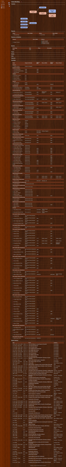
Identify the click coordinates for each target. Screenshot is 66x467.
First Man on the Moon (33, 380)
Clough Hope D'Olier (17, 299)
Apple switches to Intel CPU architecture (36, 456)
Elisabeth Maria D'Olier (18, 148)
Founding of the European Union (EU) (36, 429)
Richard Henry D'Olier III (18, 218)
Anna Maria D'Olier (17, 160)
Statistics (3, 7)
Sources (3, 6)
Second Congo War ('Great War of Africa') (37, 434)
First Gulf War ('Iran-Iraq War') (34, 402)
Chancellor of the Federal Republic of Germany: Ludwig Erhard (41, 370)
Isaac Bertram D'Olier (18, 290)
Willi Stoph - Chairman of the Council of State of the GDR (40, 386)
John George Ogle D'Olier (18, 220)
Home (3, 1)
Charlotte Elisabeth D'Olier (18, 223)
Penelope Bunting (17, 69)
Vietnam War (31, 363)
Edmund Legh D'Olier (18, 240)
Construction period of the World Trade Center (38, 373)
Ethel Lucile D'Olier (17, 249)
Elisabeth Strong (17, 189)
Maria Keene (16, 204)
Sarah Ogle (16, 111)
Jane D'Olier (16, 174)
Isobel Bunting (16, 72)
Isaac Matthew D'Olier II (18, 258)
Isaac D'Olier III (16, 176)
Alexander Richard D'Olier (18, 212)
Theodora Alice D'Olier (18, 288)
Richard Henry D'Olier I (18, 102)
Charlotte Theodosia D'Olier (19, 145)
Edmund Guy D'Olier (17, 283)
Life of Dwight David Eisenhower (35, 348)
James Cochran (45, 40)
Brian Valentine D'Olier (18, 296)
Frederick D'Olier (17, 170)
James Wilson (16, 200)
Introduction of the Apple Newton (35, 427)
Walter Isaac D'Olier (17, 338)
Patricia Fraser (16, 180)
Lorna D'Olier (16, 316)
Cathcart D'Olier (17, 292)
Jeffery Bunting (16, 34)
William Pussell (16, 194)
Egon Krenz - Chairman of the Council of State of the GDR (40, 416)
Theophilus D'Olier (17, 243)
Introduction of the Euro (33, 451)
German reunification (33, 420)
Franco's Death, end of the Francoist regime (37, 391)
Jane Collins (16, 203)
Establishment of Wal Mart (34, 383)
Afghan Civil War (32, 424)
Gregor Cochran (17, 42)
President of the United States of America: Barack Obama (40, 462)
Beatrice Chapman (17, 122)
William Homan (16, 206)
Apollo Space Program (33, 367)
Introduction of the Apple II (34, 399)
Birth (14, 49)
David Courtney (16, 198)
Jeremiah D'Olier (17, 177)
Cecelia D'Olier (16, 245)
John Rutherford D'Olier (18, 263)
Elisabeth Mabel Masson (18, 94)
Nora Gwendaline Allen (18, 88)
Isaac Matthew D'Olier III (18, 280)
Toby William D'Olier (17, 209)
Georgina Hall (16, 216)
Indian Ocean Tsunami (33, 454)
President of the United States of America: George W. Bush (40, 444)
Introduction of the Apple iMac (34, 437)
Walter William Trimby (18, 274)
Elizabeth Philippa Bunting (18, 70)
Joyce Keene (16, 117)
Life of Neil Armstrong (33, 356)
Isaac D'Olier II (16, 116)
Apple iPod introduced (33, 449)
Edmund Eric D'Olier (17, 135)
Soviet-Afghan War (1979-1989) (35, 401)
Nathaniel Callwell (17, 192)
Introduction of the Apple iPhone (35, 460)
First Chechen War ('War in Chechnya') (36, 431)
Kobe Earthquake (32, 432)
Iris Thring (15, 301)
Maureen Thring (17, 306)
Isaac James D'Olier (17, 138)
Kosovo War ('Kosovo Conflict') (35, 435)
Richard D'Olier (16, 113)
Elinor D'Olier (16, 260)
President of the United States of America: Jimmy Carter (39, 397)
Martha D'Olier (16, 233)
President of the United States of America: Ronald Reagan (40, 404)
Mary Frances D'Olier (17, 142)
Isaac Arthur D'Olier (17, 99)
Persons (3, 2)
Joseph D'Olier (16, 231)
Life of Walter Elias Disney (34, 350)
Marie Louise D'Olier (17, 254)
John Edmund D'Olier (18, 334)
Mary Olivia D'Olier (17, 157)
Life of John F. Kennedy (33, 351)
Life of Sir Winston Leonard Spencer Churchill (38, 344)
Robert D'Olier (16, 171)
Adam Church (16, 120)
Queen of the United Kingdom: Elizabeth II (37, 360)
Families (3, 4)
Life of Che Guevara (32, 353)
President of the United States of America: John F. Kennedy (40, 366)
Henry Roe (16, 186)
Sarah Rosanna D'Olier (18, 265)
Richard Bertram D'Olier (18, 321)
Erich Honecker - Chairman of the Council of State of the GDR (40, 395)
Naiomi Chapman (17, 128)
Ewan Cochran (45, 41)
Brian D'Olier (16, 131)
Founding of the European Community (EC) (37, 377)
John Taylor (16, 191)
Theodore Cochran (45, 43)
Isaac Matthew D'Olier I (18, 238)
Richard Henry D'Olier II (18, 151)
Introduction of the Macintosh (34, 413)
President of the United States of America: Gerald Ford (39, 390)
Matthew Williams (17, 126)
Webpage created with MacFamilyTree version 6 (38, 465)
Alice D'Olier (16, 332)
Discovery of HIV (32, 411)
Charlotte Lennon (17, 104)
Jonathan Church (17, 123)
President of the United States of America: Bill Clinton (39, 425)
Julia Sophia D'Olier (17, 168)
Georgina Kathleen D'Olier (18, 252)
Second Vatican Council (33, 369)
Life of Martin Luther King (33, 354)
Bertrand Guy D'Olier (17, 318)
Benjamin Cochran (45, 42)
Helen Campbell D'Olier (18, 278)
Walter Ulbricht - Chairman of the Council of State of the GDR (40, 364)
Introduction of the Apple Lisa (34, 409)
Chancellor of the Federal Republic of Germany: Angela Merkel (41, 458)
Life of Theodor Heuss (33, 347)
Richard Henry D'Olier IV (18, 92)
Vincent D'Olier (16, 132)
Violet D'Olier (16, 285)
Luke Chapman (16, 125)
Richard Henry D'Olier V (18, 87)
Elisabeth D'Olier (17, 227)
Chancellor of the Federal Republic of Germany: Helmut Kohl (40, 407)
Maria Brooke (16, 107)
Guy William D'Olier (17, 327)
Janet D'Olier (42, 34)
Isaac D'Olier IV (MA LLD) (18, 108)
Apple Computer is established (35, 393)
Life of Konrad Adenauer (33, 345)
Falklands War (31, 405)
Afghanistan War (32, 447)
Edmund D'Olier (17, 268)
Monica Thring (16, 323)
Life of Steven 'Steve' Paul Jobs (35, 361)
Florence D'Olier (17, 311)
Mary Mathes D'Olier (17, 304)
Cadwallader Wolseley (18, 195)
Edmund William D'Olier (18, 313)
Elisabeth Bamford (17, 97)
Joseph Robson (16, 183)
